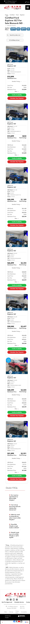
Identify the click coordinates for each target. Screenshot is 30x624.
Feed (27, 622)
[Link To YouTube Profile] (14, 599)
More (16, 91)
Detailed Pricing (16, 81)
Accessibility (24, 612)
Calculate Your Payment (17, 98)
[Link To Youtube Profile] (19, 622)
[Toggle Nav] (27, 7)
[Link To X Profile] (10, 599)
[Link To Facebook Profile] (7, 599)
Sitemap (11, 612)
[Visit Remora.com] (21, 616)
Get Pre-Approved (7, 602)
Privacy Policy (17, 612)
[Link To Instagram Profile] (17, 599)
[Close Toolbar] (2, 622)
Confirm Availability (17, 94)
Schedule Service (19, 602)
